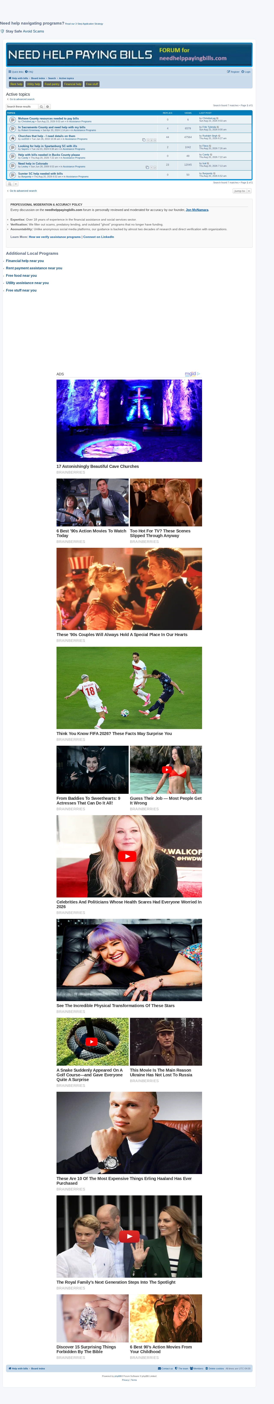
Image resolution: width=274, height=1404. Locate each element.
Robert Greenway (30, 130)
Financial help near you (25, 261)
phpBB (118, 1376)
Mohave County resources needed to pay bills (48, 118)
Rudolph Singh (210, 135)
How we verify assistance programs (55, 237)
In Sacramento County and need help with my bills (51, 127)
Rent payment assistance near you (34, 268)
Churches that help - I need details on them (46, 136)
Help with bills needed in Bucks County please (49, 154)
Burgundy (26, 176)
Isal (204, 163)
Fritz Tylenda (209, 127)
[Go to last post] (217, 118)
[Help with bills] (129, 55)
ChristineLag (27, 121)
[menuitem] (29, 71)
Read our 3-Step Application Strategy (84, 23)
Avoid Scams (33, 31)
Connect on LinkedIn (98, 237)
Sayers (25, 149)
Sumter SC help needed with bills (40, 173)
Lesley (24, 166)
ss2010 (25, 139)
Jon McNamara (197, 210)
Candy (24, 157)
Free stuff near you (21, 290)
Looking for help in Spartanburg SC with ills (47, 146)
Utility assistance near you (27, 283)
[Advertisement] (104, 12)
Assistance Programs (80, 121)
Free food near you (21, 275)
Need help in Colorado (33, 163)
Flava (205, 145)
